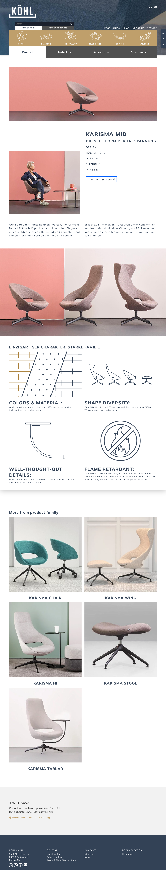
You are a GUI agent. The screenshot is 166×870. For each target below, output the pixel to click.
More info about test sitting (31, 817)
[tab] (28, 28)
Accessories (101, 52)
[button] (21, 38)
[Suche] (72, 24)
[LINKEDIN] (11, 865)
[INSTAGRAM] (16, 865)
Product (27, 52)
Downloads (138, 52)
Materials (64, 52)
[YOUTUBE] (26, 865)
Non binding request (101, 179)
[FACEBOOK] (21, 865)
